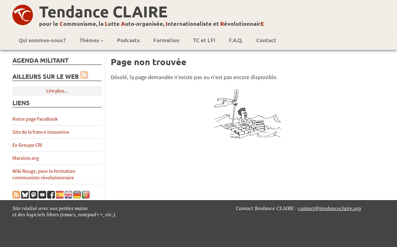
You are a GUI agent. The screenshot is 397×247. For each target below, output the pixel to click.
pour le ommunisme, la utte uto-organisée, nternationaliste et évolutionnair (151, 23)
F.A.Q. (236, 40)
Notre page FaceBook (35, 119)
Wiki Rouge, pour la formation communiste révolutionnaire (43, 174)
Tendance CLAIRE (103, 11)
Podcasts (128, 40)
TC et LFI (204, 40)
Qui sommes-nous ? (42, 40)
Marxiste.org (25, 158)
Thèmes (89, 40)
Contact (266, 40)
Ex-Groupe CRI (27, 145)
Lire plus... (57, 91)
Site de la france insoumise (40, 132)
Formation (166, 40)
